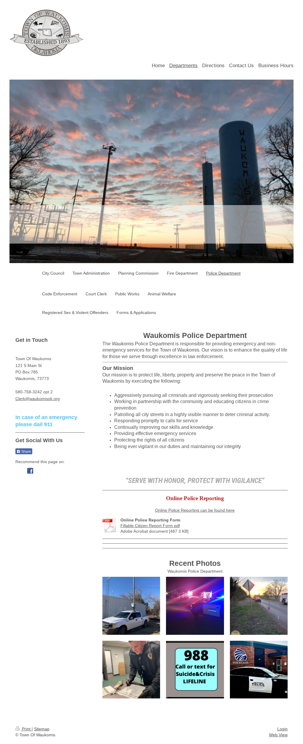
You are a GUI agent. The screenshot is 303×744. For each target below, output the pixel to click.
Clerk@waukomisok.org (37, 398)
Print (26, 729)
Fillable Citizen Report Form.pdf (150, 525)
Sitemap (41, 729)
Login (282, 729)
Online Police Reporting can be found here (195, 510)
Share (25, 452)
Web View (278, 734)
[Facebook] (30, 471)
